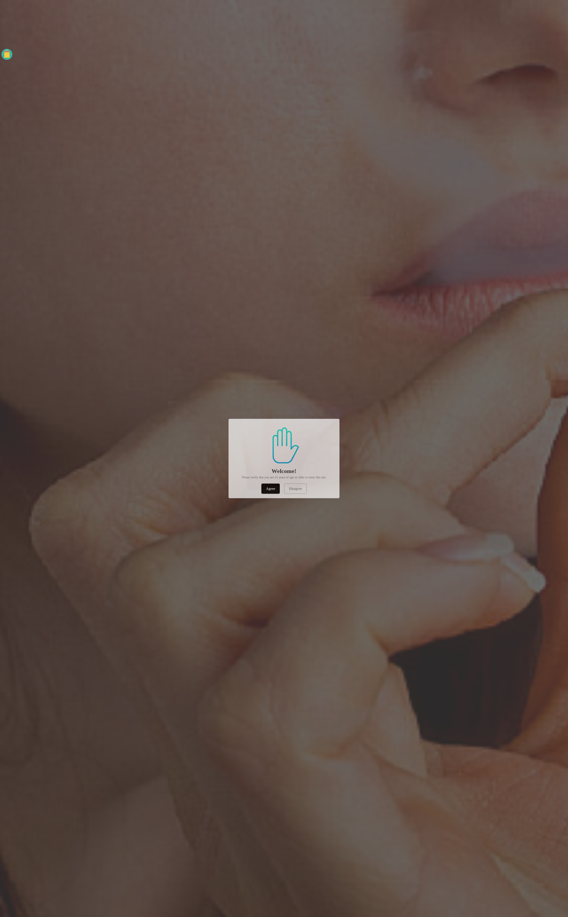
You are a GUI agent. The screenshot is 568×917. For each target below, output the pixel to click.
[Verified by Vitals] (54, 911)
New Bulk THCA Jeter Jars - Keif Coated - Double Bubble (61, 905)
